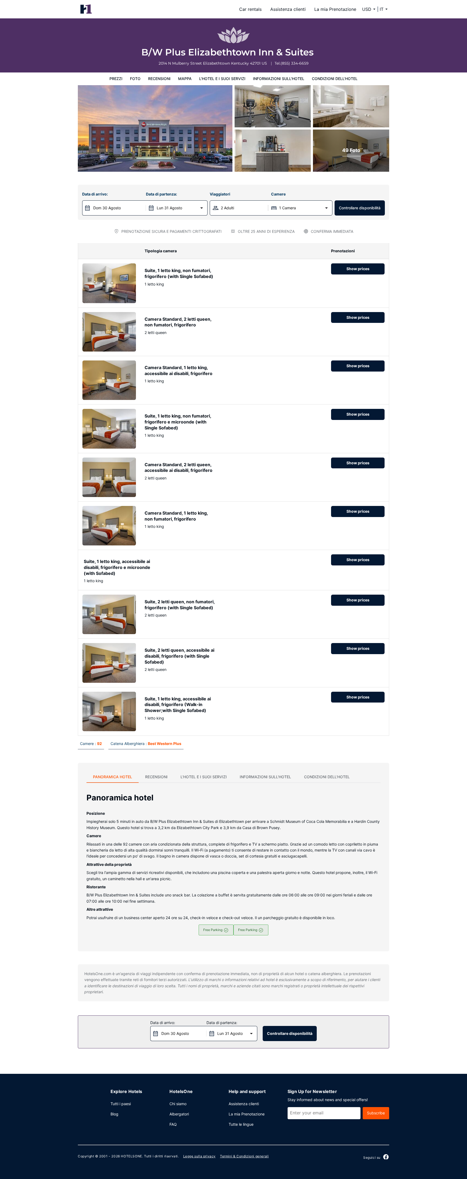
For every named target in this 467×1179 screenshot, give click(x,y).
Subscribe (376, 1113)
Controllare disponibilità (360, 208)
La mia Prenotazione (335, 9)
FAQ (173, 1124)
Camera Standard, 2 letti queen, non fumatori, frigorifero (178, 322)
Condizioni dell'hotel (335, 78)
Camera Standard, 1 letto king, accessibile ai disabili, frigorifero (178, 370)
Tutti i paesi (121, 1103)
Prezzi (115, 78)
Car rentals (250, 9)
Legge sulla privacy (199, 1156)
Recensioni (159, 78)
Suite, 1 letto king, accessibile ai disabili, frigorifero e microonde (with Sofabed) (117, 567)
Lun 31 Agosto (169, 208)
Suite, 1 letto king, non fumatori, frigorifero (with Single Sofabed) (179, 273)
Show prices (357, 268)
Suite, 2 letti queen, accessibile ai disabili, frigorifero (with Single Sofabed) (179, 655)
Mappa (185, 78)
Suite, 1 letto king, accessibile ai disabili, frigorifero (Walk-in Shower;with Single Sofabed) (178, 704)
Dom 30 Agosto (107, 208)
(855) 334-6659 (295, 63)
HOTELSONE (131, 1156)
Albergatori (179, 1114)
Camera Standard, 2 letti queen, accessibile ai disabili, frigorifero (178, 467)
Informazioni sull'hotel (278, 78)
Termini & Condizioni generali (244, 1156)
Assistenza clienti (288, 9)
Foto (135, 78)
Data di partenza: (161, 194)
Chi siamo (177, 1103)
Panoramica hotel (112, 776)
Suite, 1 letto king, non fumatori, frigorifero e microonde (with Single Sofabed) (178, 421)
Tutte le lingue (241, 1124)
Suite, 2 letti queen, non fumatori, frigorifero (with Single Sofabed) (180, 604)
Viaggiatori (220, 194)
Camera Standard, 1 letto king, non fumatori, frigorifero (176, 516)
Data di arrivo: (95, 194)
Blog (114, 1114)
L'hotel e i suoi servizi (222, 78)
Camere (278, 194)
